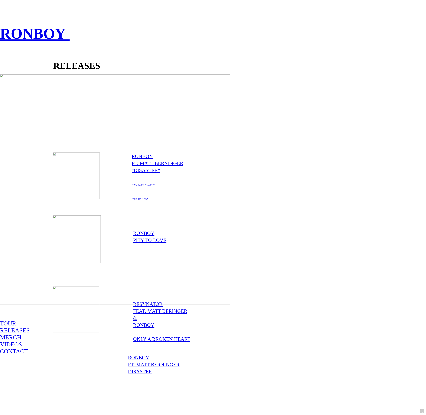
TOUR (8, 323)
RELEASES (15, 330)
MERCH (11, 337)
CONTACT (14, 351)
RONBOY (35, 33)
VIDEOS (11, 344)
